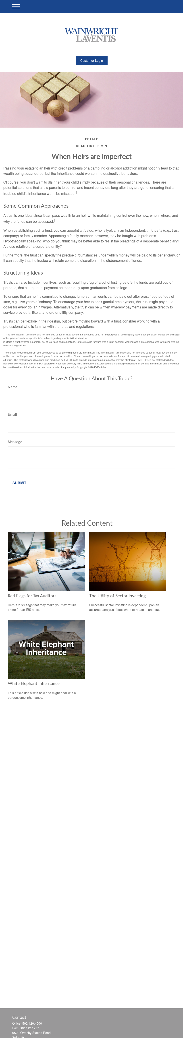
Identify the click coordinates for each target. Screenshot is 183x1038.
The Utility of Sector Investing (117, 596)
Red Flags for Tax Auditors (32, 596)
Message (15, 441)
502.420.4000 (32, 1023)
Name (12, 386)
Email (12, 414)
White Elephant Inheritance (34, 684)
